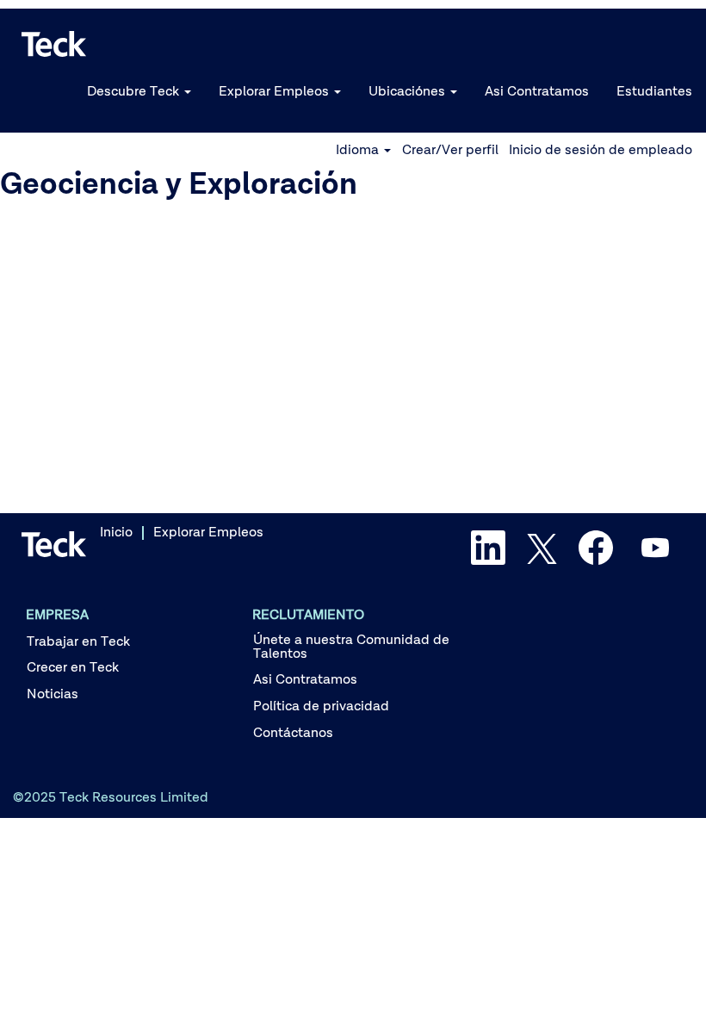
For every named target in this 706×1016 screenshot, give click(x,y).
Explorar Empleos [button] (275, 92)
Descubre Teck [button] (135, 92)
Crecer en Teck (73, 668)
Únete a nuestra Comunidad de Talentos (351, 647)
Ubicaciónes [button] (408, 92)
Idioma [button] (359, 151)
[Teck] (54, 44)
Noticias (52, 695)
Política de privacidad (321, 707)
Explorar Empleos (208, 533)
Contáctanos (293, 733)
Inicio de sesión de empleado (600, 151)
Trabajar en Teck (78, 642)
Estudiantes (654, 92)
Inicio (116, 533)
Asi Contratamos (537, 92)
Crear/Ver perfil (450, 151)
